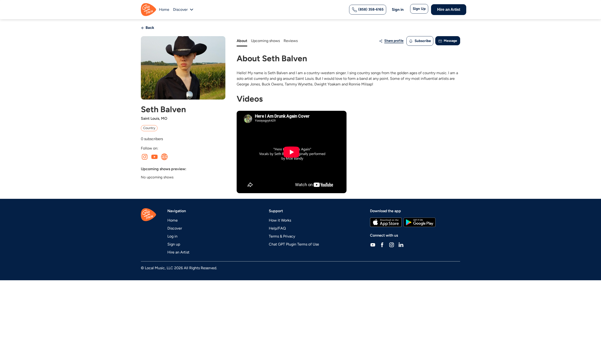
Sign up (173, 244)
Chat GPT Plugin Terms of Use (294, 244)
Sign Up (419, 9)
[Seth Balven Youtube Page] (154, 157)
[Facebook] (382, 245)
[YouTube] (373, 245)
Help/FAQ (277, 228)
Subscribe (422, 41)
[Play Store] (419, 222)
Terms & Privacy (282, 236)
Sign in (398, 9)
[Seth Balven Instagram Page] (144, 157)
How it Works (280, 220)
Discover (174, 228)
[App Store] (386, 222)
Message (450, 41)
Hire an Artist (448, 10)
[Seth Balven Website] (164, 157)
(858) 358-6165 (370, 9)
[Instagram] (391, 245)
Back (149, 27)
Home (164, 9)
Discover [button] (180, 9)
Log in (172, 236)
